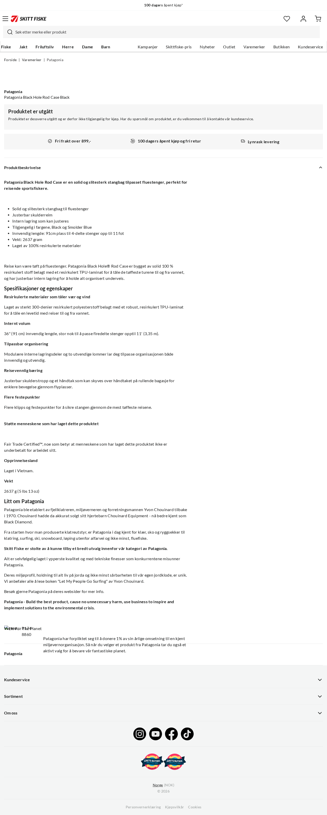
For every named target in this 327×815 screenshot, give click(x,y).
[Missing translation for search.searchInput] (8, 32)
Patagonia (55, 60)
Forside (10, 60)
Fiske (6, 47)
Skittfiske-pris (179, 47)
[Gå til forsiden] (28, 18)
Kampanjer (148, 47)
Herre (68, 47)
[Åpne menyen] (5, 19)
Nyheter (207, 47)
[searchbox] (166, 32)
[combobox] (161, 32)
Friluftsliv (45, 47)
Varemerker (254, 47)
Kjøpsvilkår (174, 807)
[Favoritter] (287, 19)
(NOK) (163, 785)
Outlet (229, 47)
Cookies (194, 807)
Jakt (23, 47)
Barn (105, 47)
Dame (87, 47)
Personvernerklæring (143, 807)
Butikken (281, 47)
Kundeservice (310, 47)
